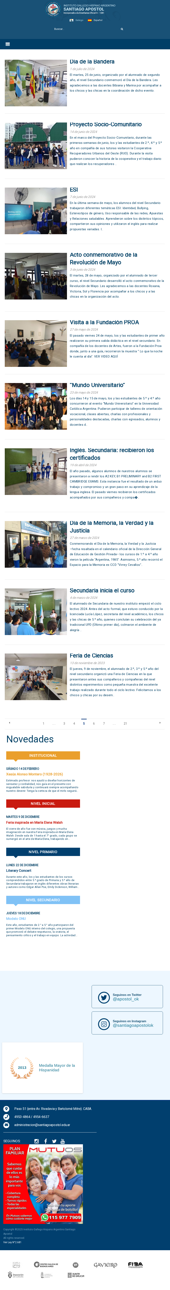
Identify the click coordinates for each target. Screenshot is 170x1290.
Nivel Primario (43, 852)
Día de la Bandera (92, 61)
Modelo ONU (16, 919)
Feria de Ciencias (91, 655)
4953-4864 (22, 1117)
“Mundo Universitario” (97, 385)
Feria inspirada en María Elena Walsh (34, 822)
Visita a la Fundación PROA (104, 322)
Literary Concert (18, 870)
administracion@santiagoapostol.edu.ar (42, 1125)
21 (125, 723)
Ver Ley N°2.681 (12, 1242)
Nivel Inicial (43, 803)
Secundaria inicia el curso (102, 590)
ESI (74, 189)
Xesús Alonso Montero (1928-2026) (34, 774)
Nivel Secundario (43, 900)
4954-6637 (41, 1117)
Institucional (43, 755)
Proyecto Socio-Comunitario (106, 124)
